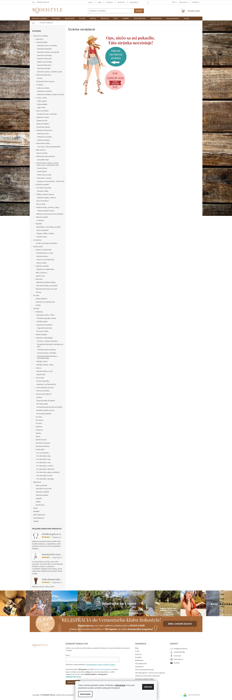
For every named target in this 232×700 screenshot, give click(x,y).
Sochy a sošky (41, 98)
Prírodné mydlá (41, 404)
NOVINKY (36, 511)
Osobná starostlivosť (43, 394)
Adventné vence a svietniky (47, 45)
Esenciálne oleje (43, 160)
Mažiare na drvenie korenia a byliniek (49, 214)
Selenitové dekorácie (44, 130)
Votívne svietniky (43, 88)
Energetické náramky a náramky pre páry (50, 345)
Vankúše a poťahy (42, 266)
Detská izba (40, 505)
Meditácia (39, 312)
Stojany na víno (41, 120)
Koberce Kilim (41, 263)
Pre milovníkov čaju (43, 459)
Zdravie (38, 368)
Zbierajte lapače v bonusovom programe (150, 673)
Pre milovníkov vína (43, 462)
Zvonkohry (40, 220)
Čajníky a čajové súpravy (45, 194)
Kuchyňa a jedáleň (42, 184)
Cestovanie (40, 378)
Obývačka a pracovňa (44, 488)
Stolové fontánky (42, 124)
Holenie (39, 397)
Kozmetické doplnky (43, 413)
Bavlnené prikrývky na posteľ (46, 289)
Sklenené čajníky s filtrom (46, 198)
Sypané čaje (40, 374)
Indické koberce (42, 256)
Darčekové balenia (42, 446)
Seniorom (39, 430)
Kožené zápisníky (42, 381)
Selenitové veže (43, 134)
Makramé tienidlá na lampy (46, 282)
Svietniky (39, 85)
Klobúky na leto (42, 361)
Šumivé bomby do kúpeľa (45, 400)
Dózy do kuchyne (42, 201)
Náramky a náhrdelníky (44, 338)
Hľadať (139, 11)
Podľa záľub (40, 449)
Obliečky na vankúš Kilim (45, 269)
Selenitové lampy (43, 140)
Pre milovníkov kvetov (44, 475)
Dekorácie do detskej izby (45, 302)
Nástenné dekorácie (43, 75)
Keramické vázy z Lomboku (47, 114)
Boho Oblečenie (39, 515)
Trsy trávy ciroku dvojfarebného (49, 147)
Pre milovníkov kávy (43, 456)
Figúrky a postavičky (44, 62)
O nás (99, 2)
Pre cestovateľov (42, 453)
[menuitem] (39, 18)
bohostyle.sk (178, 659)
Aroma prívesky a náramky (46, 353)
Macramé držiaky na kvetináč (46, 285)
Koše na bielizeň (42, 230)
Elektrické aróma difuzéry (45, 156)
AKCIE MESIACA (38, 518)
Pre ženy (39, 417)
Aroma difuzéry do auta (44, 387)
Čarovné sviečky (42, 331)
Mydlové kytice (41, 440)
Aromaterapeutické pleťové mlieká (49, 407)
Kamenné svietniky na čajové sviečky (50, 94)
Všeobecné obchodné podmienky (147, 676)
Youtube (177, 663)
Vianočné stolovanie (44, 58)
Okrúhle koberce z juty (44, 253)
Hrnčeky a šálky (42, 191)
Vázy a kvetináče (42, 111)
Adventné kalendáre (44, 49)
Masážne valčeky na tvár (45, 410)
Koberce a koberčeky (44, 250)
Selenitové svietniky (44, 91)
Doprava (109, 2)
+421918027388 (179, 652)
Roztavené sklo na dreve (45, 81)
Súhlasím (148, 687)
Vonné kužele (42, 171)
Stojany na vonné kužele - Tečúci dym (50, 181)
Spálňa (38, 502)
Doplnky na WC (41, 237)
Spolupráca (139, 666)
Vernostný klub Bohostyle (144, 669)
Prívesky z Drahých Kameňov (47, 341)
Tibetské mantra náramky (46, 349)
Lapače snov (40, 276)
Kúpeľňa (39, 224)
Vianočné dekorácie (44, 65)
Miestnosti (37, 482)
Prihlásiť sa (73, 682)
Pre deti (36, 295)
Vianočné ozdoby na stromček (48, 52)
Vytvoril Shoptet (194, 695)
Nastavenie (85, 694)
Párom (38, 436)
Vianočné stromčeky (44, 55)
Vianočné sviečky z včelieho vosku (49, 72)
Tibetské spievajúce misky (46, 318)
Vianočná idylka (41, 42)
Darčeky (36, 308)
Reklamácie (134, 2)
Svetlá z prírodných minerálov (46, 243)
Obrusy (38, 292)
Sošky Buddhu (42, 104)
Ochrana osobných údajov (144, 679)
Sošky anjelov (42, 101)
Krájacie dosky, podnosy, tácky (47, 207)
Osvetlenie (37, 240)
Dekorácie (39, 39)
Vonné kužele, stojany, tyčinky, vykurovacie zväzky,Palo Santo (47, 164)
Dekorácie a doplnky (40, 36)
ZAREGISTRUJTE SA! (73, 677)
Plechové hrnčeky (42, 391)
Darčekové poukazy (43, 443)
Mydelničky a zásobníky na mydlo (48, 227)
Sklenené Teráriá (42, 117)
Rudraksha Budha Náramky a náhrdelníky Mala (47, 357)
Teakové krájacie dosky (45, 211)
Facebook (177, 656)
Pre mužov (40, 420)
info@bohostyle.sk (180, 648)
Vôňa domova (41, 150)
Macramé (39, 279)
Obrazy (39, 78)
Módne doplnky (41, 334)
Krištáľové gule (41, 321)
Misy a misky (41, 204)
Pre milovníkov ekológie (45, 479)
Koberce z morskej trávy (45, 259)
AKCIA (35, 508)
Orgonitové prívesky (44, 328)
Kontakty (121, 2)
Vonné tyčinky (42, 168)
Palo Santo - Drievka (44, 178)
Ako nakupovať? (141, 663)
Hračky (38, 305)
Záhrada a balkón (42, 217)
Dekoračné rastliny (43, 143)
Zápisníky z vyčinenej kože (46, 384)
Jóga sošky (41, 107)
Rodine (38, 433)
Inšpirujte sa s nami (119, 603)
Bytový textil (38, 246)
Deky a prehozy (41, 272)
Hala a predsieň (41, 485)
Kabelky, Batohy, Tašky (44, 365)
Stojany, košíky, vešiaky (45, 233)
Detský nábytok (41, 298)
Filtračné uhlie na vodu (44, 371)
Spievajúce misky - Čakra (45, 315)
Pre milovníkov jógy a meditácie (48, 472)
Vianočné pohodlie (43, 68)
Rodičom (39, 426)
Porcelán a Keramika (43, 188)
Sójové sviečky (41, 153)
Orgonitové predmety (44, 325)
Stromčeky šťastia (43, 127)
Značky (36, 521)
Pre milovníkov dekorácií (45, 469)
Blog (90, 2)
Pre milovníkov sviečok (44, 466)
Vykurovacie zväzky (44, 175)
